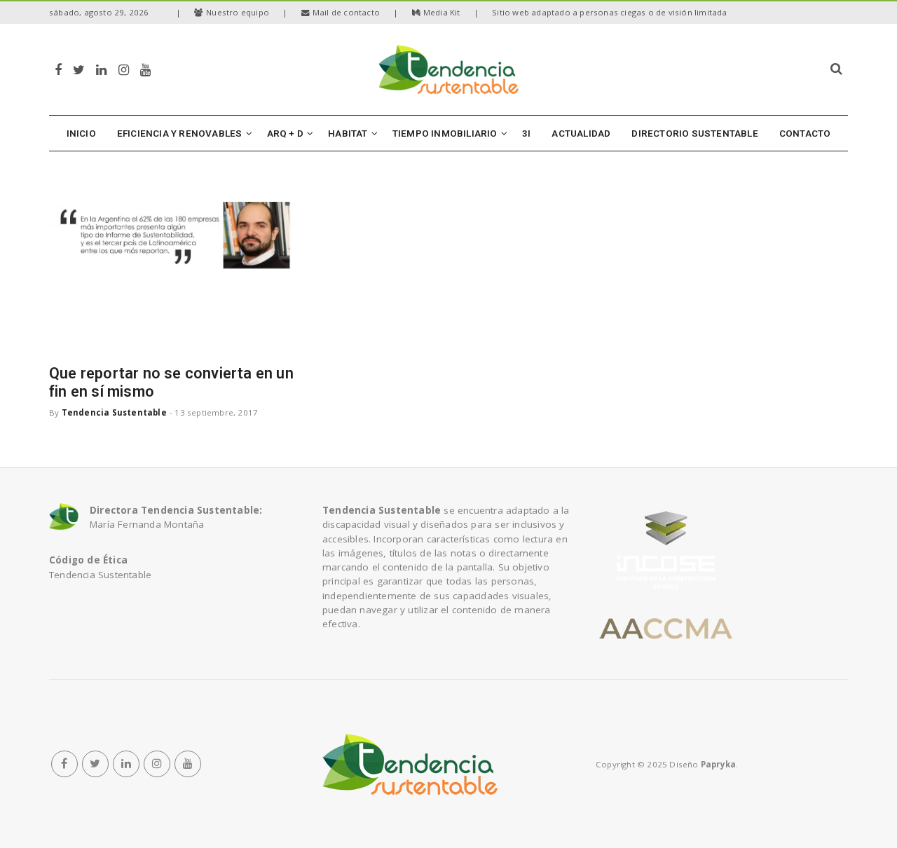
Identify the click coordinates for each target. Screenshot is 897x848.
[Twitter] (78, 69)
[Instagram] (124, 69)
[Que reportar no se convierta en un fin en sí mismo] (175, 261)
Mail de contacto (346, 12)
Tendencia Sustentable (114, 412)
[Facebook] (58, 69)
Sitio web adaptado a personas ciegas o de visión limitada (609, 12)
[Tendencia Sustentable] (410, 764)
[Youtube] (145, 69)
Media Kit (441, 12)
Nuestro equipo (237, 12)
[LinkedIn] (101, 69)
